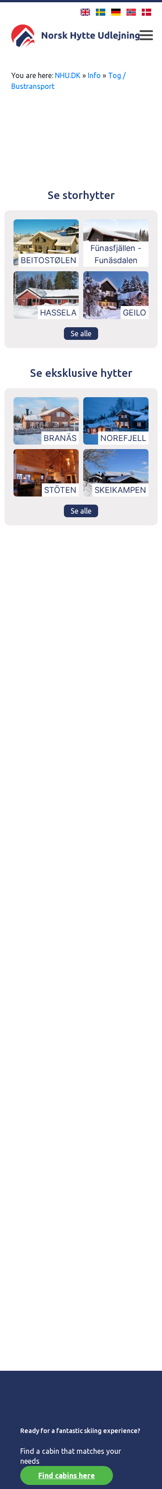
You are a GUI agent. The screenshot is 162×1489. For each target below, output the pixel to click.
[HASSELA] (46, 294)
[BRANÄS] (46, 420)
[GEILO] (115, 294)
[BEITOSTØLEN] (46, 242)
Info (94, 75)
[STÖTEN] (46, 472)
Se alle (81, 333)
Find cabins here (66, 1475)
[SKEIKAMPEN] (115, 472)
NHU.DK (68, 75)
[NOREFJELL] (115, 420)
